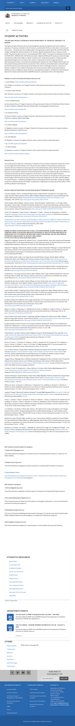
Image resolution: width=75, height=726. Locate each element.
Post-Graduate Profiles (16, 585)
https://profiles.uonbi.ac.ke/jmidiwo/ (26, 82)
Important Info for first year (17, 592)
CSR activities (34, 689)
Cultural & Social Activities (37, 692)
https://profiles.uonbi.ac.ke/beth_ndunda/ (17, 153)
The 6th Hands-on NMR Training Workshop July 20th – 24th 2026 (37, 614)
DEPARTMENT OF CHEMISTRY (20, 14)
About (7, 23)
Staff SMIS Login (12, 663)
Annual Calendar (11, 689)
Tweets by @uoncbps (11, 600)
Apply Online (13, 561)
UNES (8, 706)
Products (58, 23)
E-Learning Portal (14, 565)
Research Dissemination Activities (37, 705)
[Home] (7, 15)
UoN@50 (55, 2)
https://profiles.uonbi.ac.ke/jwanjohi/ (16, 143)
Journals (9, 656)
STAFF (22, 2)
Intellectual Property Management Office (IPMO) (15, 697)
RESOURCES (45, 2)
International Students (16, 582)
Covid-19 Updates (12, 692)
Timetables (12, 595)
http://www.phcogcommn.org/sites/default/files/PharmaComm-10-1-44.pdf (46, 263)
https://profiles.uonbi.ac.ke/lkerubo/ (15, 109)
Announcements (12, 646)
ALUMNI (32, 2)
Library (9, 709)
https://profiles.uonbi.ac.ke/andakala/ (16, 133)
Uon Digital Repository (16, 588)
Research (29, 23)
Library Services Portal (16, 571)
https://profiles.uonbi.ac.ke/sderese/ (15, 121)
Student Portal (13, 578)
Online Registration (44, 23)
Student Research (12, 713)
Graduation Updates (15, 568)
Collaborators (11, 649)
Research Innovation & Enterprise (13, 702)
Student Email (13, 575)
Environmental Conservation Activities (38, 697)
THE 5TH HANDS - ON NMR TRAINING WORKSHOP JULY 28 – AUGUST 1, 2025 (40, 626)
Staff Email (10, 659)
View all (18, 636)
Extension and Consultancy (37, 701)
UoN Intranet (11, 666)
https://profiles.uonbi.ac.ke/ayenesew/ (16, 97)
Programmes (18, 23)
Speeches (10, 652)
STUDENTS (10, 2)
